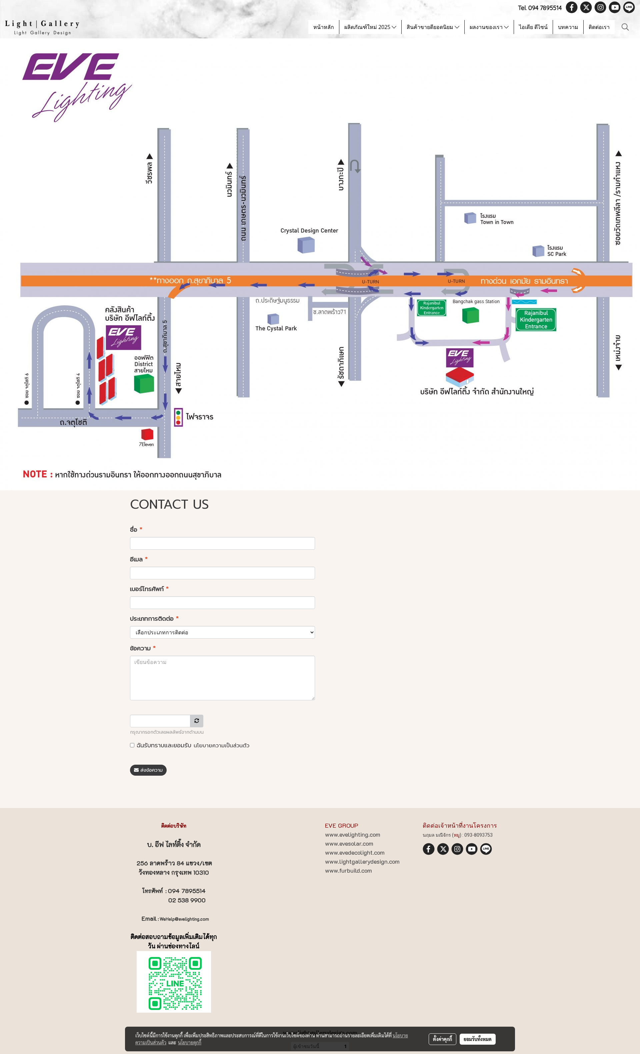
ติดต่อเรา (599, 27)
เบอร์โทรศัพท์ (149, 589)
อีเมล (139, 559)
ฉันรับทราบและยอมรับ (191, 745)
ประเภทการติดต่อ (154, 618)
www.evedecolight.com (355, 852)
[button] (625, 27)
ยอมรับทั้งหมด (478, 1039)
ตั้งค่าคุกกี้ (442, 1039)
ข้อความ (143, 648)
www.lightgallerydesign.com (362, 861)
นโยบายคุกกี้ (189, 1042)
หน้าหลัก (323, 27)
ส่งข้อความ (151, 770)
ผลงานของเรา (487, 27)
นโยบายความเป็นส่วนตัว (221, 746)
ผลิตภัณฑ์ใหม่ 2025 (368, 27)
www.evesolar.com (349, 843)
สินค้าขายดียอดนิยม (431, 27)
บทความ (568, 27)
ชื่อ (136, 529)
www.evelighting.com (352, 834)
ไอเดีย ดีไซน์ (533, 27)
